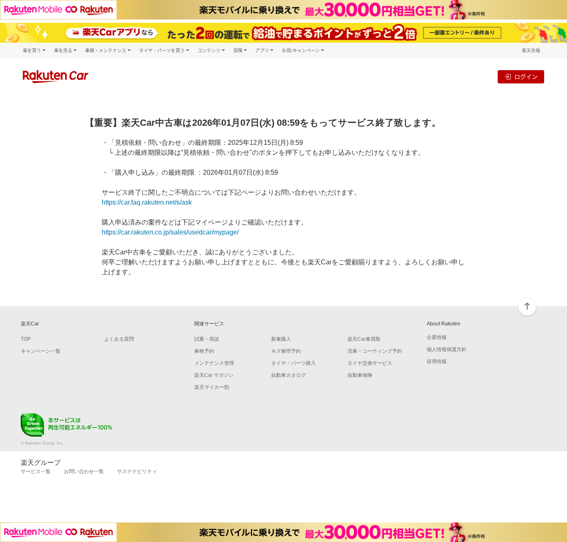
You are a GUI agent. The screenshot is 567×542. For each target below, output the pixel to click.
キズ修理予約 (286, 351)
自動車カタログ (288, 375)
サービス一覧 (36, 471)
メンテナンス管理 (214, 363)
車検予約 (204, 351)
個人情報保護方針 (447, 349)
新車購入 (281, 339)
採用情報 (437, 361)
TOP (26, 339)
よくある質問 (119, 339)
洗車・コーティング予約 (374, 351)
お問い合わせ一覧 (84, 471)
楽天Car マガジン (214, 375)
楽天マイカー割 (211, 387)
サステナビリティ (137, 471)
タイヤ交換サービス (369, 363)
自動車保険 (359, 375)
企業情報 (437, 337)
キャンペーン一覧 (41, 351)
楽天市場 (531, 50)
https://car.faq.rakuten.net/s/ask (147, 202)
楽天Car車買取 (364, 339)
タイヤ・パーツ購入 (293, 363)
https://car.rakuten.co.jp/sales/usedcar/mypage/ (170, 232)
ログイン (526, 77)
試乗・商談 (206, 339)
